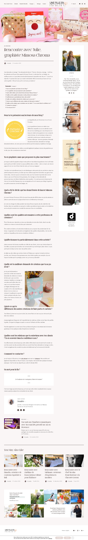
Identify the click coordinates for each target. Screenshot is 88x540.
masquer (14, 86)
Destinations (9, 422)
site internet (24, 358)
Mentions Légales (65, 530)
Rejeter (67, 537)
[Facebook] (79, 3)
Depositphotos (71, 226)
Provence (8, 424)
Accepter (59, 537)
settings (50, 538)
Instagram (37, 358)
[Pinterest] (84, 3)
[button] (73, 4)
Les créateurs (7, 45)
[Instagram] (82, 3)
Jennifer (20, 401)
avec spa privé (9, 419)
